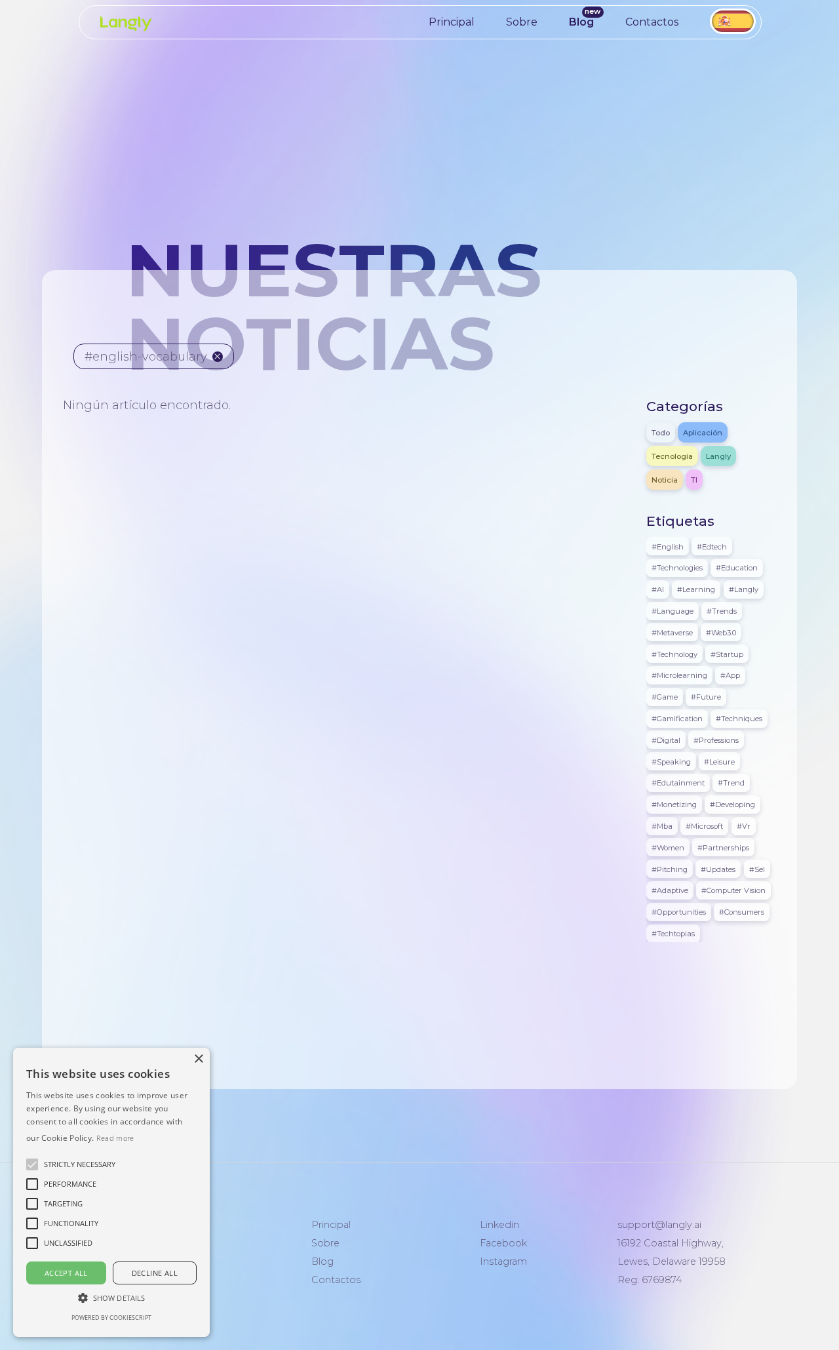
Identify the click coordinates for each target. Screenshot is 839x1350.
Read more (115, 1138)
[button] (79, 1164)
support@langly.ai (659, 1225)
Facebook (503, 1243)
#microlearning (679, 675)
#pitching (670, 868)
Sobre (521, 22)
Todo (661, 432)
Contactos (651, 22)
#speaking (671, 761)
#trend (731, 782)
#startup (727, 653)
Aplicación (702, 432)
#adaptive (670, 890)
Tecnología (672, 455)
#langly (743, 589)
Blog (581, 22)
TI (694, 479)
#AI (658, 589)
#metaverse (672, 632)
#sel (757, 868)
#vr (744, 825)
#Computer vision (733, 890)
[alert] (111, 1192)
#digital (666, 739)
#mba (662, 825)
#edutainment (678, 782)
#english (668, 546)
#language (672, 610)
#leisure (719, 761)
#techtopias (673, 933)
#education (737, 567)
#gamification (677, 718)
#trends (722, 610)
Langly (718, 455)
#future (706, 697)
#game (665, 697)
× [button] (198, 1059)
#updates (718, 868)
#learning (696, 589)
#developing (732, 804)
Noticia (665, 479)
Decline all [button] (155, 1273)
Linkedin (499, 1225)
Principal (452, 22)
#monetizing (674, 804)
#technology (674, 653)
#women (668, 847)
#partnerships (723, 847)
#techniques (739, 718)
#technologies (677, 567)
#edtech (712, 546)
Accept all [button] (66, 1273)
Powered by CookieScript (111, 1317)
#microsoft (704, 825)
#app (730, 675)
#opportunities (679, 912)
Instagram (503, 1261)
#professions (716, 739)
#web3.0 (721, 632)
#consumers (741, 912)
